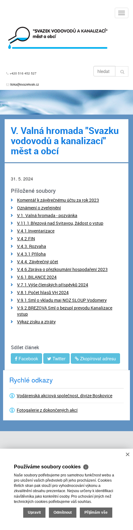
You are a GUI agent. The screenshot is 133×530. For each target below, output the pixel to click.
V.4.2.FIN (26, 238)
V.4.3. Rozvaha (31, 246)
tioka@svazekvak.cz (24, 84)
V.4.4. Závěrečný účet (37, 262)
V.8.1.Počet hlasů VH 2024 (43, 292)
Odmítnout (63, 512)
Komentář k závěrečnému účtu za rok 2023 (58, 200)
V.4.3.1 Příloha (31, 254)
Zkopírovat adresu (97, 358)
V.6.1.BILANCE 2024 (37, 277)
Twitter (58, 358)
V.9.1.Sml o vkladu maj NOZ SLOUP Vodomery (62, 300)
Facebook (27, 358)
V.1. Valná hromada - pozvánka (47, 215)
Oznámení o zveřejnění (39, 208)
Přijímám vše (96, 512)
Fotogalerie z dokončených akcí (47, 410)
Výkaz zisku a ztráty (36, 322)
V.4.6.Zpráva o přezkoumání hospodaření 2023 (62, 269)
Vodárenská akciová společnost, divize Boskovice (64, 396)
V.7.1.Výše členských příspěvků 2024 (52, 285)
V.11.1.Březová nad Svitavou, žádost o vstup (60, 223)
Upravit (34, 512)
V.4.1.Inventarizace (35, 231)
